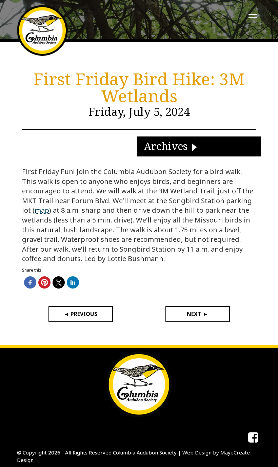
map (42, 210)
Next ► (197, 314)
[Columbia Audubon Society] (42, 30)
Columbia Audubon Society (145, 452)
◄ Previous (80, 314)
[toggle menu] (253, 17)
